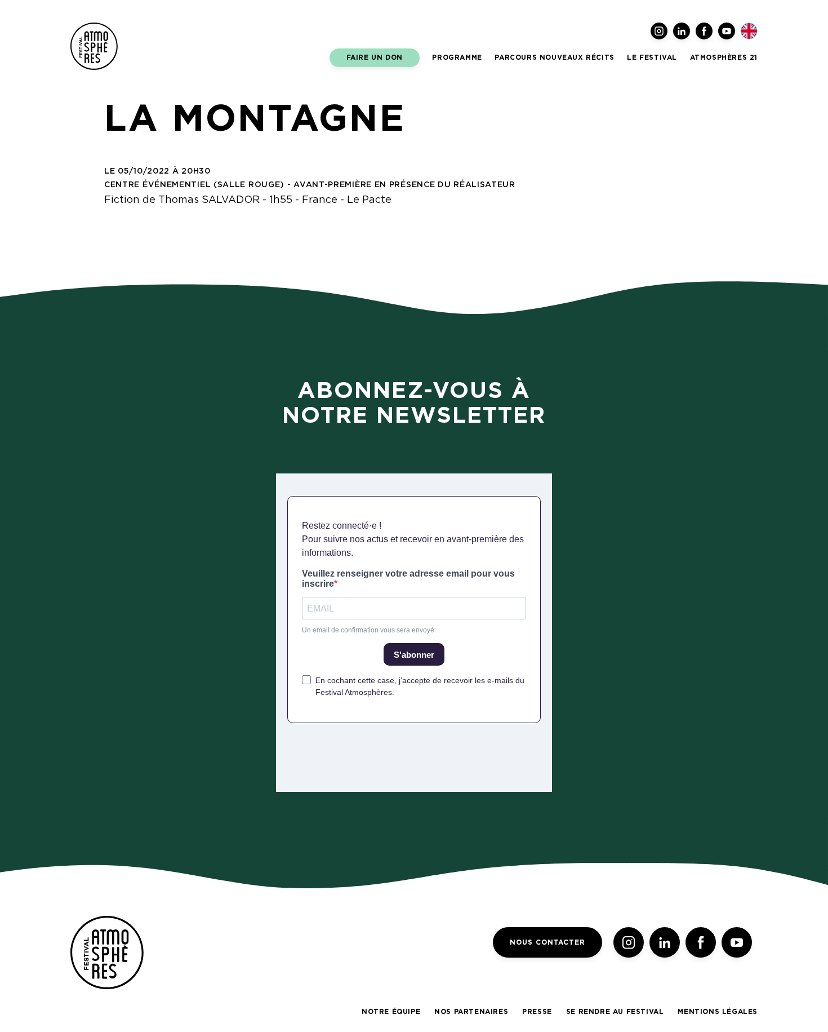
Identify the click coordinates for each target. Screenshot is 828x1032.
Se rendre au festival (615, 1011)
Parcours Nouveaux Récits (554, 57)
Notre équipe (391, 1011)
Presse (537, 1011)
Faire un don (374, 57)
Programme (457, 57)
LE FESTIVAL (652, 57)
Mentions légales (718, 1011)
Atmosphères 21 (724, 57)
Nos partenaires (471, 1011)
